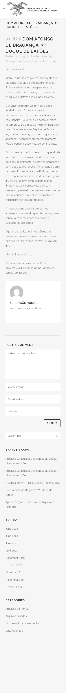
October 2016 (14, 565)
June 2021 (12, 543)
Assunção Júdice (16, 61)
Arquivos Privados (16, 616)
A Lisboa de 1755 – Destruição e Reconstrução (33, 482)
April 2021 (11, 550)
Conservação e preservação (22, 623)
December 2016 (15, 557)
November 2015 (15, 579)
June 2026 (12, 528)
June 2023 (12, 536)
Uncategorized (39, 56)
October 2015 (14, 587)
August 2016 (13, 572)
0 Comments (37, 61)
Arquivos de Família (17, 608)
